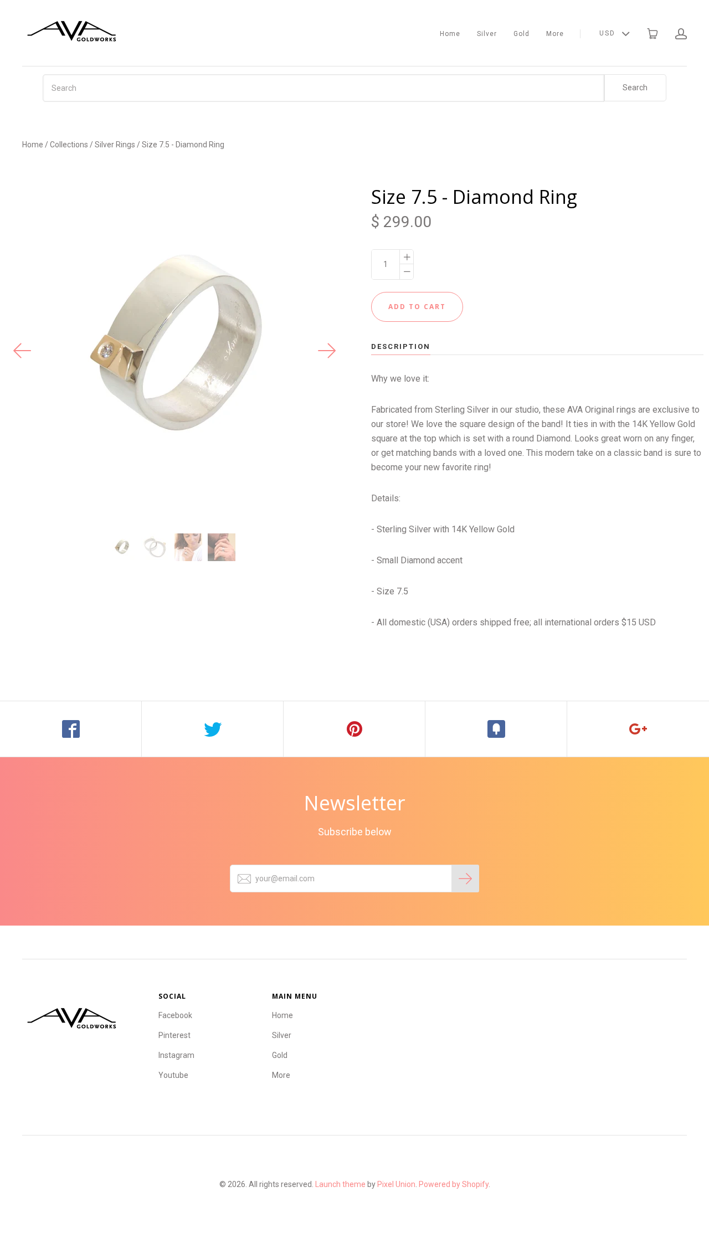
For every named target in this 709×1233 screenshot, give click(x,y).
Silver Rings (115, 144)
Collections (69, 144)
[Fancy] (496, 729)
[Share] (71, 729)
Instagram (176, 1055)
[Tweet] (213, 729)
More (555, 34)
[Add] (638, 729)
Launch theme (340, 1184)
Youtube (173, 1075)
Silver (487, 34)
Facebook (175, 1015)
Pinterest (174, 1035)
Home (450, 34)
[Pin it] (354, 729)
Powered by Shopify (454, 1184)
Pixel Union (396, 1184)
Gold (521, 34)
